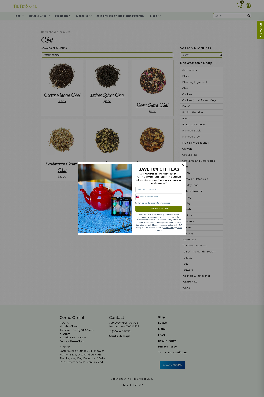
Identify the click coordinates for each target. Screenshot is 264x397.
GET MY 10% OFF (159, 208)
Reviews (260, 28)
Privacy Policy (168, 228)
